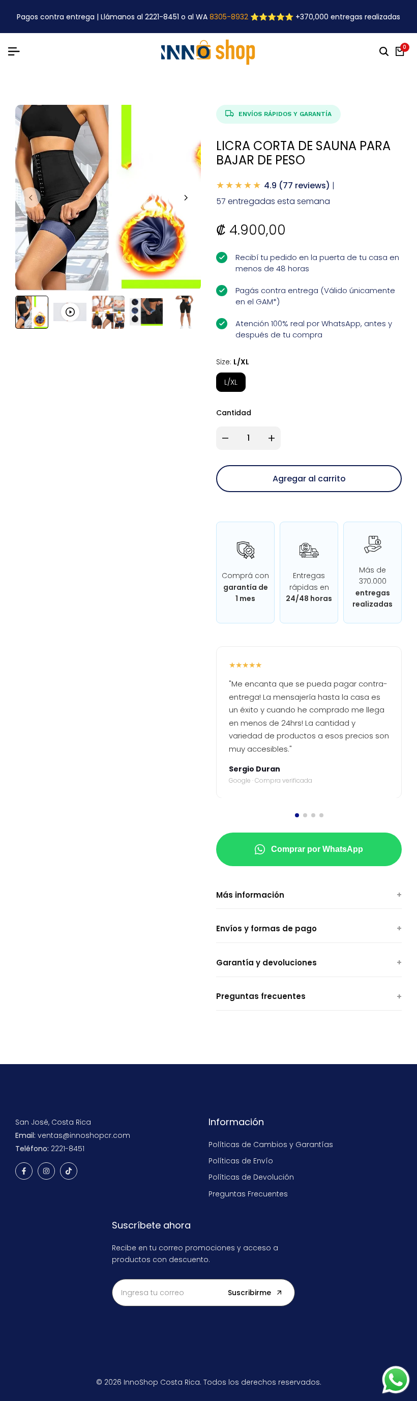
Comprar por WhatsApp (317, 849)
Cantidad (233, 413)
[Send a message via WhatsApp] (396, 1380)
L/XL (230, 382)
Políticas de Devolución (251, 1177)
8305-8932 (229, 17)
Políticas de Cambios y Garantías (270, 1144)
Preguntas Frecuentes (248, 1194)
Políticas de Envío (240, 1161)
